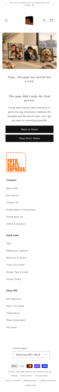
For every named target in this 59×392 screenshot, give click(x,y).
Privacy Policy (13, 279)
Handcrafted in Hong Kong (20, 209)
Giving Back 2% (14, 216)
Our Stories (12, 195)
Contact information (47, 380)
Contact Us (12, 202)
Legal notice (31, 385)
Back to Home (29, 129)
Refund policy (26, 376)
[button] (6, 20)
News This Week (15, 306)
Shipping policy (30, 380)
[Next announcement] (53, 4)
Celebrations (13, 313)
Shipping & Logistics (17, 250)
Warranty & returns (16, 257)
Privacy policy (42, 376)
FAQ (8, 243)
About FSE (12, 188)
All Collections (14, 299)
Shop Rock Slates (29, 138)
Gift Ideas (11, 327)
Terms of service (13, 380)
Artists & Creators (15, 224)
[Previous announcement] (5, 4)
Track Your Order (15, 265)
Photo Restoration (16, 320)
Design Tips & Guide (17, 272)
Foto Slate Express (24, 372)
